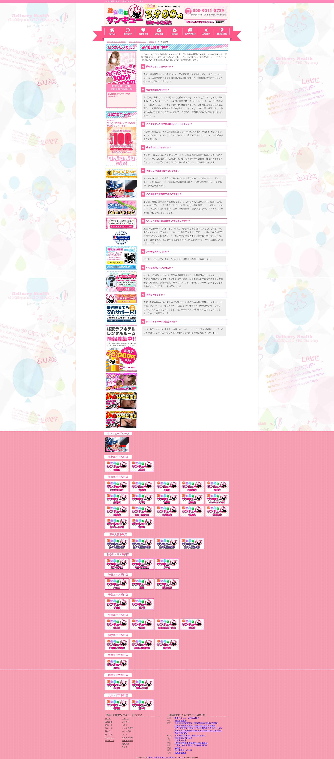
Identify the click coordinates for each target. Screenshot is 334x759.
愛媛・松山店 (186, 750)
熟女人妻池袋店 (181, 733)
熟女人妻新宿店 (215, 730)
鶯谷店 (189, 723)
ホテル (124, 725)
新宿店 (189, 725)
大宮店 (177, 738)
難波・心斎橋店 (194, 745)
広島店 (177, 748)
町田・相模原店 (192, 735)
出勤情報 (108, 722)
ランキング (109, 741)
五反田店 (191, 728)
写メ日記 (108, 734)
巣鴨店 (215, 723)
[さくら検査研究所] (121, 238)
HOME (151, 42)
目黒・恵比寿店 (181, 728)
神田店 (209, 723)
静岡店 (183, 743)
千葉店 (177, 740)
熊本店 (183, 753)
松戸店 (183, 740)
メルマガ (125, 722)
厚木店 (202, 735)
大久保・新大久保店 (201, 725)
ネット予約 (126, 731)
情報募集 (125, 744)
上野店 (195, 723)
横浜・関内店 (180, 735)
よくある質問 (127, 728)
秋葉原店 (202, 723)
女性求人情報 (127, 737)
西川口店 (188, 738)
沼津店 (177, 743)
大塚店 (177, 725)
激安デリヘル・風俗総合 (116, 42)
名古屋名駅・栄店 (194, 743)
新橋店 (212, 725)
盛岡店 (183, 721)
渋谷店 (198, 728)
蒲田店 (177, 730)
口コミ (124, 734)
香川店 (177, 750)
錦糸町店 (205, 728)
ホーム (108, 719)
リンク (124, 747)
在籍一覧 (108, 725)
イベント (125, 719)
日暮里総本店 (180, 723)
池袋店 (183, 725)
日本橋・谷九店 (181, 745)
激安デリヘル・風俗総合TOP (187, 718)
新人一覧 (108, 728)
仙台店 (177, 721)
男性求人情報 (127, 741)
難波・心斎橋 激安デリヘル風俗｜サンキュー (166, 757)
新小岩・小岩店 (216, 728)
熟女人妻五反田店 (201, 730)
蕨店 (182, 738)
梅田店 (204, 745)
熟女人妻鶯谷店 (187, 730)
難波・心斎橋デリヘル (137, 42)
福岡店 (177, 753)
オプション (109, 737)
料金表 (108, 731)
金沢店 (204, 743)
